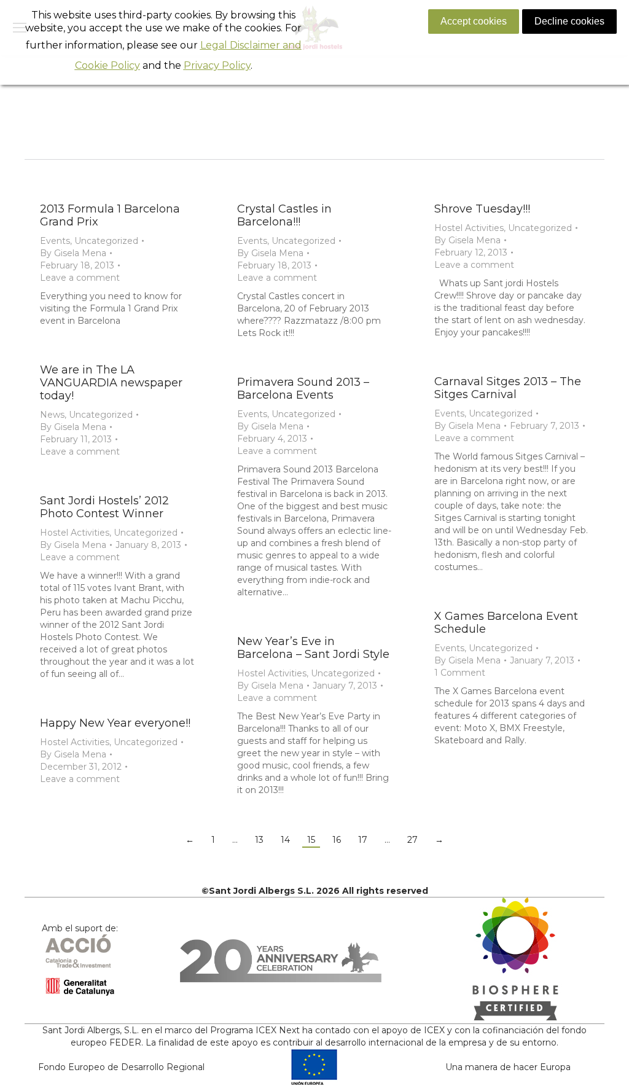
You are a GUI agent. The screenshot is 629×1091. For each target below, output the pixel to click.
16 (336, 839)
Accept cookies (473, 21)
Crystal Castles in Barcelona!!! (284, 215)
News (52, 414)
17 (362, 839)
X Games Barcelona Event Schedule (506, 622)
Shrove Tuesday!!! (482, 209)
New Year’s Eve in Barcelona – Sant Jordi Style (313, 648)
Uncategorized (106, 240)
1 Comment (459, 672)
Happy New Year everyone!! (115, 723)
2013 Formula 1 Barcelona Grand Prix (110, 215)
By (73, 253)
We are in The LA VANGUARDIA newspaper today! (111, 382)
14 (285, 839)
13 (259, 839)
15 (311, 839)
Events (55, 240)
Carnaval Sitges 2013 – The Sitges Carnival (507, 388)
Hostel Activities (469, 227)
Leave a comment (80, 277)
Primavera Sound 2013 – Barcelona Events (303, 388)
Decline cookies (569, 21)
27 (412, 839)
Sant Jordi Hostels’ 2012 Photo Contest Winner (104, 507)
